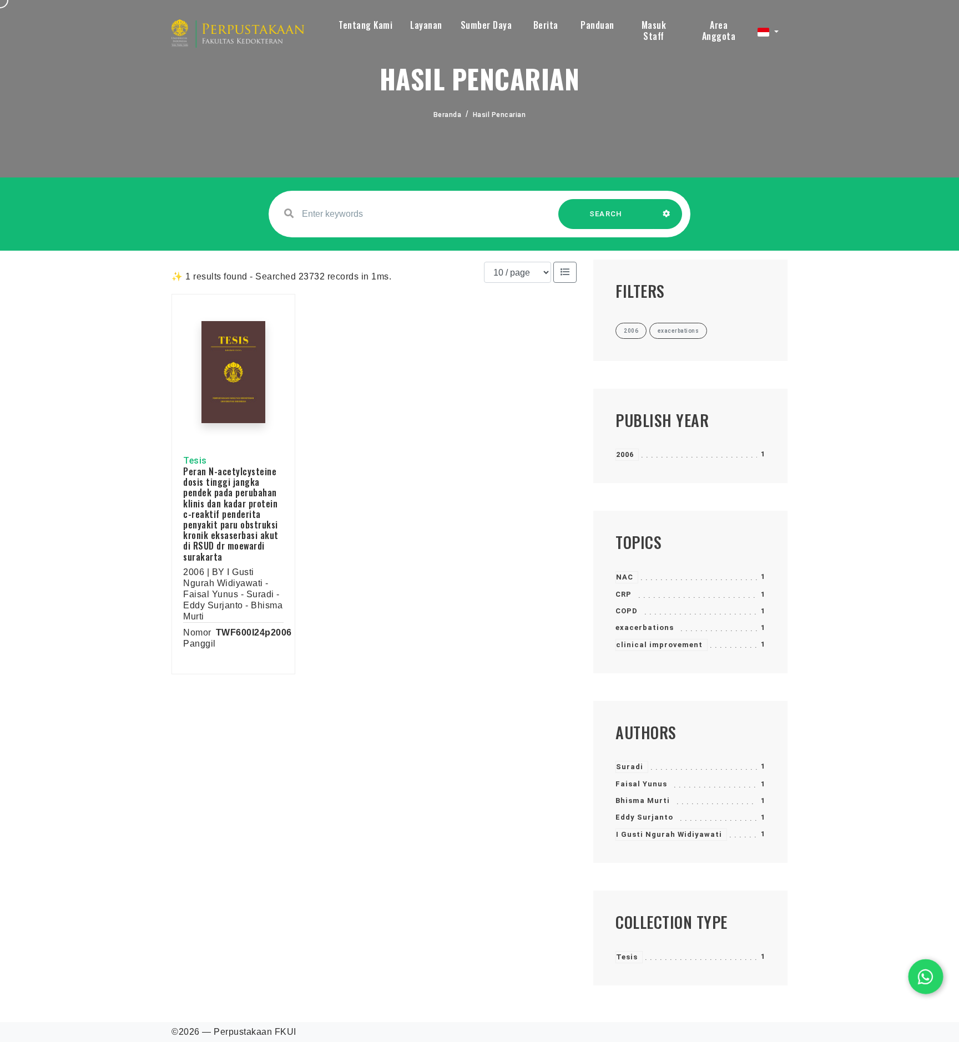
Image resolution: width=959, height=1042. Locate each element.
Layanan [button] (426, 25)
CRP (623, 594)
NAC (624, 577)
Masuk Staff (654, 30)
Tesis (627, 957)
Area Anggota (719, 30)
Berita (545, 25)
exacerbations (644, 627)
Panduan (597, 25)
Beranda (447, 115)
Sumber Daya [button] (486, 25)
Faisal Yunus (641, 784)
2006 (625, 454)
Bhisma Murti (642, 800)
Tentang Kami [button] (365, 25)
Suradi (629, 767)
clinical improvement (659, 645)
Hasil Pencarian (499, 115)
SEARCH (606, 214)
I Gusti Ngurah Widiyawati (669, 834)
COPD (626, 611)
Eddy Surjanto (644, 817)
